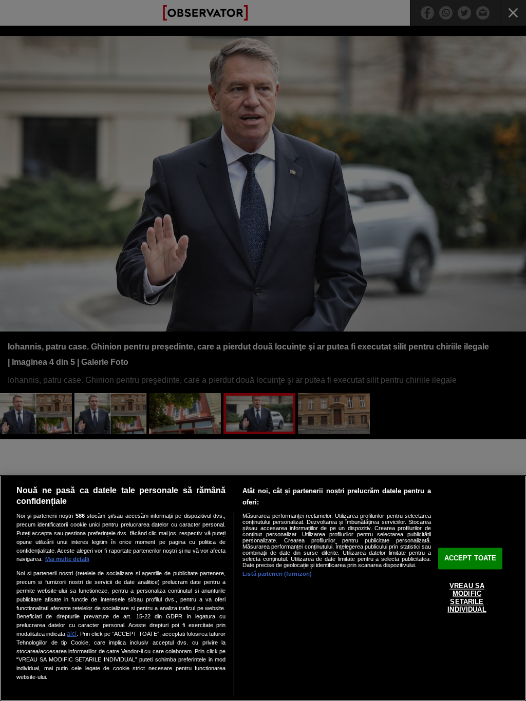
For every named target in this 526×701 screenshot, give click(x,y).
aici (72, 633)
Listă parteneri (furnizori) (277, 574)
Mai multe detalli (67, 559)
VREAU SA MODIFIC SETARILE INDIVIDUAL (466, 598)
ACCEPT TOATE (470, 558)
